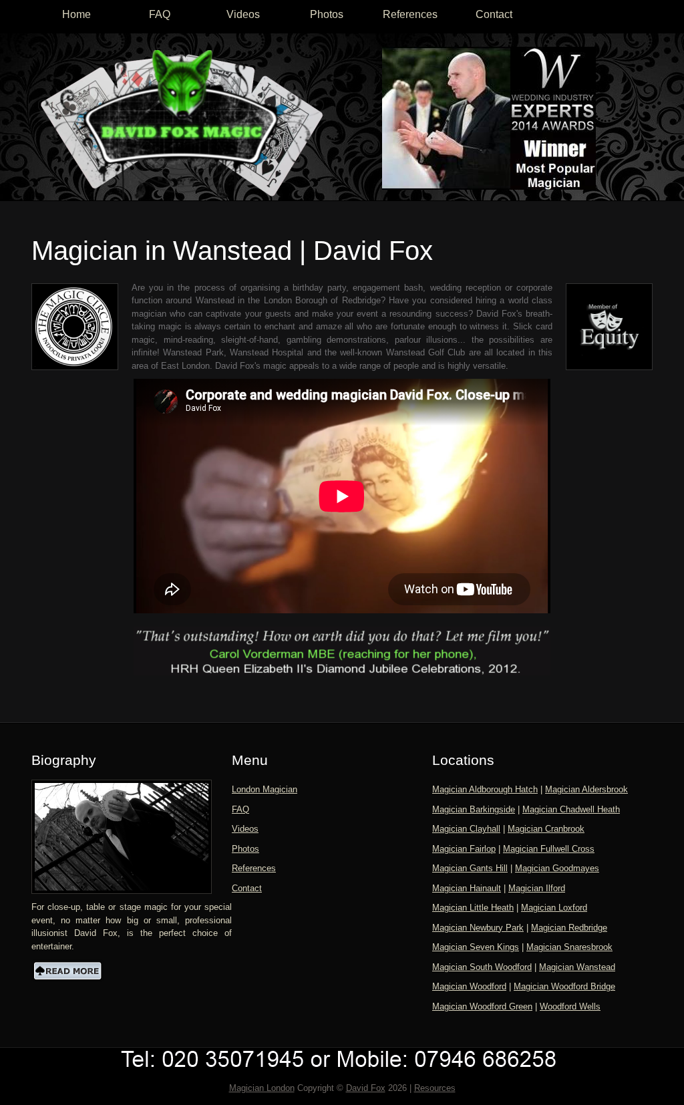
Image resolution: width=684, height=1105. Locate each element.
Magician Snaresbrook (569, 947)
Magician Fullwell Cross (548, 849)
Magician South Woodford (482, 967)
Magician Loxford (554, 908)
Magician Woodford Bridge (564, 986)
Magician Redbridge (569, 928)
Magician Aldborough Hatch (485, 789)
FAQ (159, 14)
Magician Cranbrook (546, 829)
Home (76, 14)
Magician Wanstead (577, 967)
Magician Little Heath (473, 908)
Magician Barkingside (473, 809)
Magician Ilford (536, 888)
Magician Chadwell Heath (571, 809)
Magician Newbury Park (478, 928)
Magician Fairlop (464, 849)
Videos (243, 14)
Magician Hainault (466, 888)
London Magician (264, 789)
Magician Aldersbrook (586, 789)
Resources (435, 1088)
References (410, 14)
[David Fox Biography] (67, 970)
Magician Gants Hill (470, 868)
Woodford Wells (570, 1006)
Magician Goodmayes (557, 868)
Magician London (262, 1088)
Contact (494, 14)
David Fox (365, 1088)
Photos (326, 14)
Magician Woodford (469, 986)
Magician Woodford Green (482, 1006)
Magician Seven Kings (475, 947)
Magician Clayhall (466, 829)
